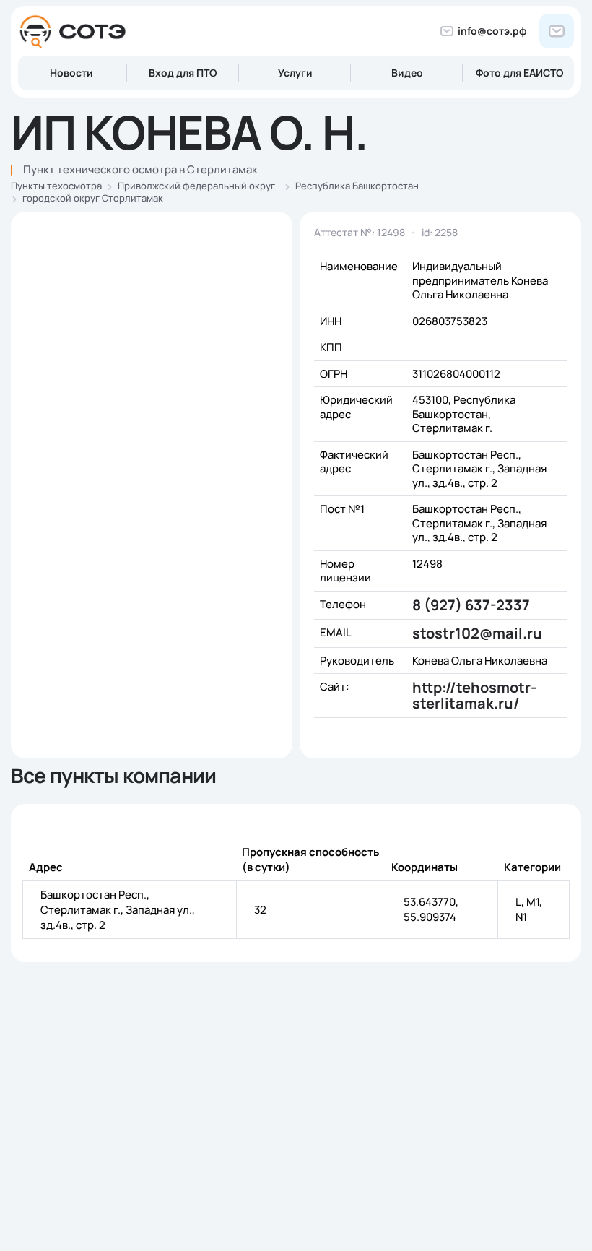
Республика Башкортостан (357, 185)
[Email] (556, 31)
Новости (71, 72)
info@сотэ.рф (492, 31)
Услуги (295, 72)
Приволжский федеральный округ (196, 185)
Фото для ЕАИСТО (520, 72)
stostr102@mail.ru (477, 633)
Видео (407, 72)
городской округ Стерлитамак (92, 197)
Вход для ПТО (183, 72)
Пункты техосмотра (56, 185)
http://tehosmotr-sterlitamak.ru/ (474, 695)
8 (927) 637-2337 (471, 605)
